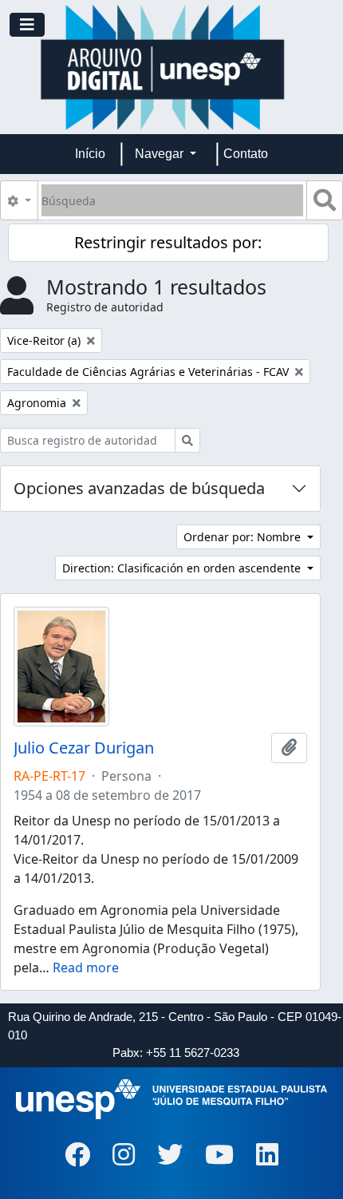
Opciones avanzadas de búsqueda (139, 488)
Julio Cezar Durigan (84, 748)
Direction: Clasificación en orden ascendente (183, 568)
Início (90, 153)
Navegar (161, 153)
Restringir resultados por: (168, 242)
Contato (245, 153)
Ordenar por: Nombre (243, 536)
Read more (86, 967)
